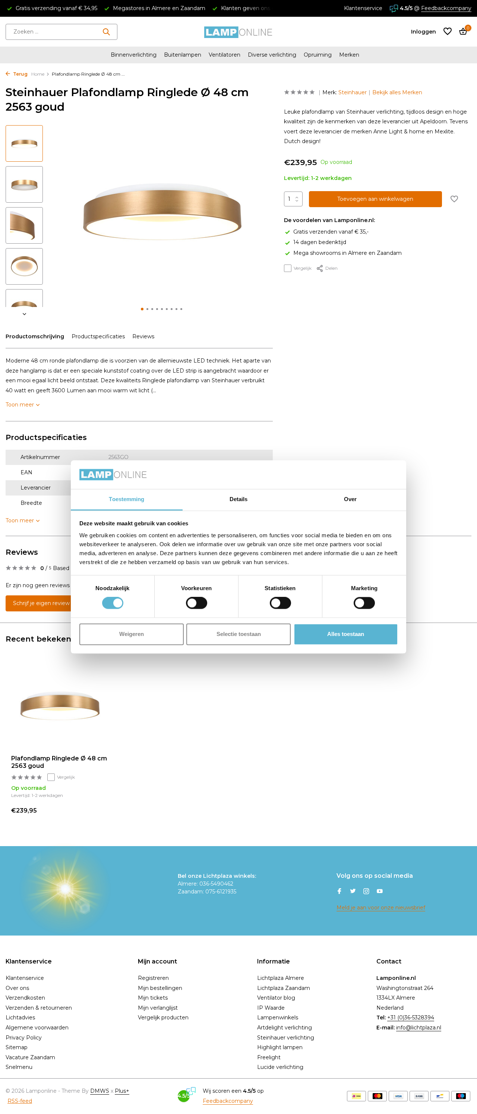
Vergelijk (303, 268)
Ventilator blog (276, 997)
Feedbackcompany (446, 8)
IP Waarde (271, 1007)
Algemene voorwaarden (37, 1027)
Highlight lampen (280, 1047)
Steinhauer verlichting (285, 1037)
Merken (349, 54)
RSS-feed (19, 1101)
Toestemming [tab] (126, 499)
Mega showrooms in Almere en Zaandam (347, 253)
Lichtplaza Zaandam (283, 988)
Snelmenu (19, 1067)
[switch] (196, 603)
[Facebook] (339, 891)
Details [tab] (239, 499)
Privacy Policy (24, 1037)
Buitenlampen (182, 54)
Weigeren (131, 634)
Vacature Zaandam (30, 1057)
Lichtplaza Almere (280, 978)
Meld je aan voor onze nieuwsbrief (381, 907)
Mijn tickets (153, 997)
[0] (461, 32)
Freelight (269, 1057)
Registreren (153, 978)
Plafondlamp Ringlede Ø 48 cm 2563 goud (59, 762)
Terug (20, 74)
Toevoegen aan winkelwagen (375, 199)
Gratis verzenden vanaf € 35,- (331, 231)
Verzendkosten (25, 997)
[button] (142, 309)
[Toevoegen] (95, 810)
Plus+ (122, 1091)
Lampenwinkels (277, 1017)
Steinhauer (352, 92)
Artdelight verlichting (284, 1027)
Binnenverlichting (134, 54)
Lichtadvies (20, 1017)
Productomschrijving (35, 336)
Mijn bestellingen (160, 988)
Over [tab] (350, 499)
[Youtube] (380, 891)
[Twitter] (353, 891)
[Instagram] (366, 891)
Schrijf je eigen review (41, 603)
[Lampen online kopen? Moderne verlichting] (238, 32)
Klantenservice (363, 8)
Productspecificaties (98, 336)
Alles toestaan (345, 634)
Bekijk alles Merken (397, 92)
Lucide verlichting (280, 1067)
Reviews (143, 336)
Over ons (17, 988)
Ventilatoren (224, 54)
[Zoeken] (106, 31)
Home (37, 74)
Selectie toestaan (239, 634)
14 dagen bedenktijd (319, 242)
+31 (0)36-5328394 (410, 1017)
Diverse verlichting (272, 54)
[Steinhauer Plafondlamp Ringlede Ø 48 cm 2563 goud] (59, 705)
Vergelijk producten (163, 1017)
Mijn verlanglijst (158, 1007)
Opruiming (318, 54)
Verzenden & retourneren (39, 1007)
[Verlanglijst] (447, 32)
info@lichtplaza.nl (418, 1027)
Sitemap (17, 1047)
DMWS (99, 1091)
